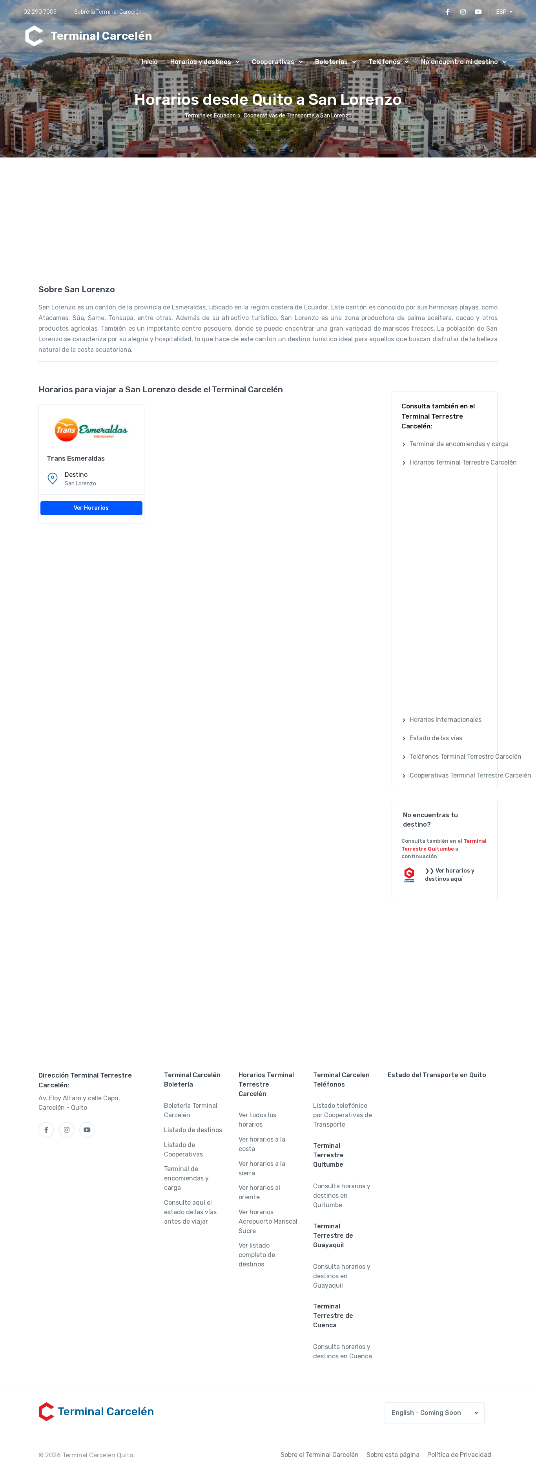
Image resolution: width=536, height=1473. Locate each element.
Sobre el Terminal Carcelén (320, 1454)
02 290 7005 (40, 12)
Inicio (150, 62)
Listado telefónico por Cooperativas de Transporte (342, 1115)
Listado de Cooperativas (183, 1149)
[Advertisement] (268, 220)
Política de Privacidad (459, 1454)
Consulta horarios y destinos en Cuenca (342, 1351)
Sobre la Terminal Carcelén (108, 12)
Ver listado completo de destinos (257, 1255)
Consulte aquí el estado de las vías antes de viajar (190, 1212)
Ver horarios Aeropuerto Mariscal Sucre (268, 1221)
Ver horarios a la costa (262, 1144)
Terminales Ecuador (210, 115)
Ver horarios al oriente (259, 1192)
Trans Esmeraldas (76, 458)
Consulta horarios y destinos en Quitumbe (341, 1195)
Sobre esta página (392, 1454)
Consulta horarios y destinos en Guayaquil (341, 1276)
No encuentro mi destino (459, 62)
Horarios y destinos (200, 62)
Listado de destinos (193, 1130)
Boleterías (331, 62)
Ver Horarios (91, 508)
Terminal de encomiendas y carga (186, 1178)
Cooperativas (273, 62)
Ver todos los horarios (257, 1119)
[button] (504, 12)
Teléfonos (384, 62)
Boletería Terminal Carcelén (190, 1110)
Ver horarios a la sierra (262, 1168)
